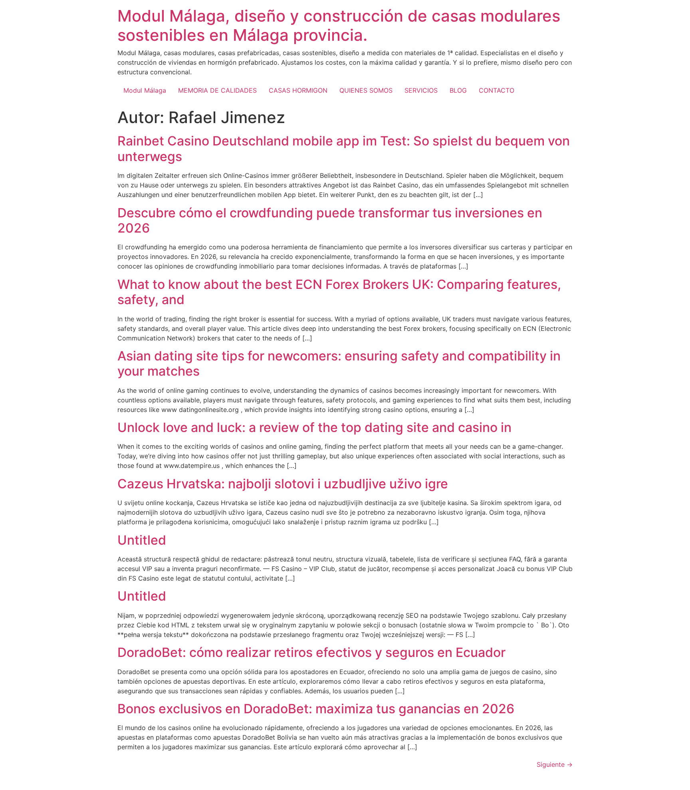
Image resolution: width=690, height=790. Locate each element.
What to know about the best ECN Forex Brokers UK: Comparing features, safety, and (339, 292)
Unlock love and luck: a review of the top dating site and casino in (314, 427)
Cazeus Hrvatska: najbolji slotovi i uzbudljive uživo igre (282, 484)
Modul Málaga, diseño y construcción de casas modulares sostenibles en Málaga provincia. (338, 25)
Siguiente (555, 764)
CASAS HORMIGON (298, 90)
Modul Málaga (144, 90)
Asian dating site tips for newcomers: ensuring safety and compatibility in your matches (339, 363)
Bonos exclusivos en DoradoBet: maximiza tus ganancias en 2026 (315, 708)
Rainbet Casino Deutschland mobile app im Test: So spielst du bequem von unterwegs (343, 148)
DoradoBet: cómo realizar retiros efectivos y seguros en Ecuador (311, 652)
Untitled (141, 540)
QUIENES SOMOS (366, 90)
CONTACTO (496, 90)
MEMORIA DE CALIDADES (217, 90)
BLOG (458, 90)
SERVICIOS (421, 90)
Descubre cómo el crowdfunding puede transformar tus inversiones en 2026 (329, 220)
